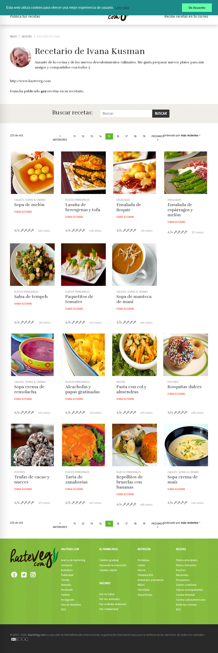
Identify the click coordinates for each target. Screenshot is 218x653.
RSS (63, 609)
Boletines (67, 570)
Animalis (66, 584)
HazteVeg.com (70, 549)
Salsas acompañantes (189, 589)
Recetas (181, 549)
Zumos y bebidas (186, 584)
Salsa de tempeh (31, 296)
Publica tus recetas (25, 16)
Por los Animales (109, 599)
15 (109, 136)
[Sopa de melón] (32, 172)
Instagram (67, 599)
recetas (27, 36)
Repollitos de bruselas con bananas (129, 482)
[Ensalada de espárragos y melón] (185, 172)
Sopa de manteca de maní (134, 299)
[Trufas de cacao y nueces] (32, 445)
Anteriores (60, 139)
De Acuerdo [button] (197, 7)
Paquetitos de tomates (79, 299)
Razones (104, 583)
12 (83, 136)
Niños (141, 584)
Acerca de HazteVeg (73, 560)
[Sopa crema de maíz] (185, 445)
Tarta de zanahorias (76, 479)
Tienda (65, 580)
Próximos (158, 136)
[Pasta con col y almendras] (134, 355)
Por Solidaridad (108, 609)
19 (144, 136)
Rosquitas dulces (185, 386)
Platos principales (187, 560)
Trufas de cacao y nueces (31, 479)
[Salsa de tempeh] (32, 264)
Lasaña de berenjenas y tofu (82, 207)
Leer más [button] (122, 7)
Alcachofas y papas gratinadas (82, 389)
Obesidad (143, 589)
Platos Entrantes (186, 565)
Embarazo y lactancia (151, 580)
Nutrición (144, 549)
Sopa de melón (29, 204)
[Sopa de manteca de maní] (134, 264)
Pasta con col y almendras (131, 389)
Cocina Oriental (185, 594)
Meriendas (182, 575)
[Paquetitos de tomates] (83, 264)
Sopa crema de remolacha (29, 389)
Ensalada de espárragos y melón (180, 210)
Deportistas (145, 594)
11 (74, 136)
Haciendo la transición (112, 565)
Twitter (65, 594)
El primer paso (108, 549)
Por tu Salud (106, 594)
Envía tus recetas (186, 604)
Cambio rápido (108, 570)
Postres (181, 570)
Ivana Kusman (23, 211)
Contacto (66, 565)
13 (91, 136)
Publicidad (67, 575)
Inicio (13, 36)
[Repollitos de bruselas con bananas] (134, 445)
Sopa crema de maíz (183, 479)
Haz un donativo (71, 604)
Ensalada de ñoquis (128, 207)
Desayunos (183, 580)
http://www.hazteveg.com (30, 81)
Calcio (141, 565)
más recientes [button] (189, 135)
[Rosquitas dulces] (185, 355)
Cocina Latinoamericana (190, 599)
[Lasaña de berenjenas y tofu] (83, 172)
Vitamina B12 (145, 575)
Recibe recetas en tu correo (186, 16)
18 (135, 136)
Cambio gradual (109, 560)
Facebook (67, 589)
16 (118, 136)
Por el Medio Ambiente (112, 604)
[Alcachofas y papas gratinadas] (83, 355)
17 (126, 136)
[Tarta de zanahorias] (83, 445)
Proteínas (144, 560)
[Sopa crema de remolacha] (32, 355)
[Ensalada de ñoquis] (134, 172)
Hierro (141, 570)
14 (100, 136)
